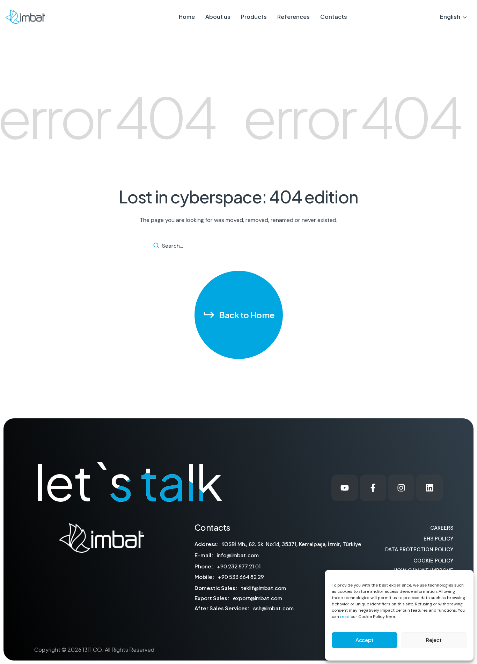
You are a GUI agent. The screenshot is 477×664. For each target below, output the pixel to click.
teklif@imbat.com (263, 587)
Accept (364, 639)
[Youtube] (344, 488)
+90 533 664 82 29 (241, 576)
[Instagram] (401, 488)
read (345, 616)
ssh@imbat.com (273, 608)
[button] (239, 315)
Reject (434, 639)
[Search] (157, 246)
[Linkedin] (429, 488)
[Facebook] (373, 488)
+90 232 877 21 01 (239, 566)
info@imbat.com (238, 555)
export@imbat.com (257, 598)
